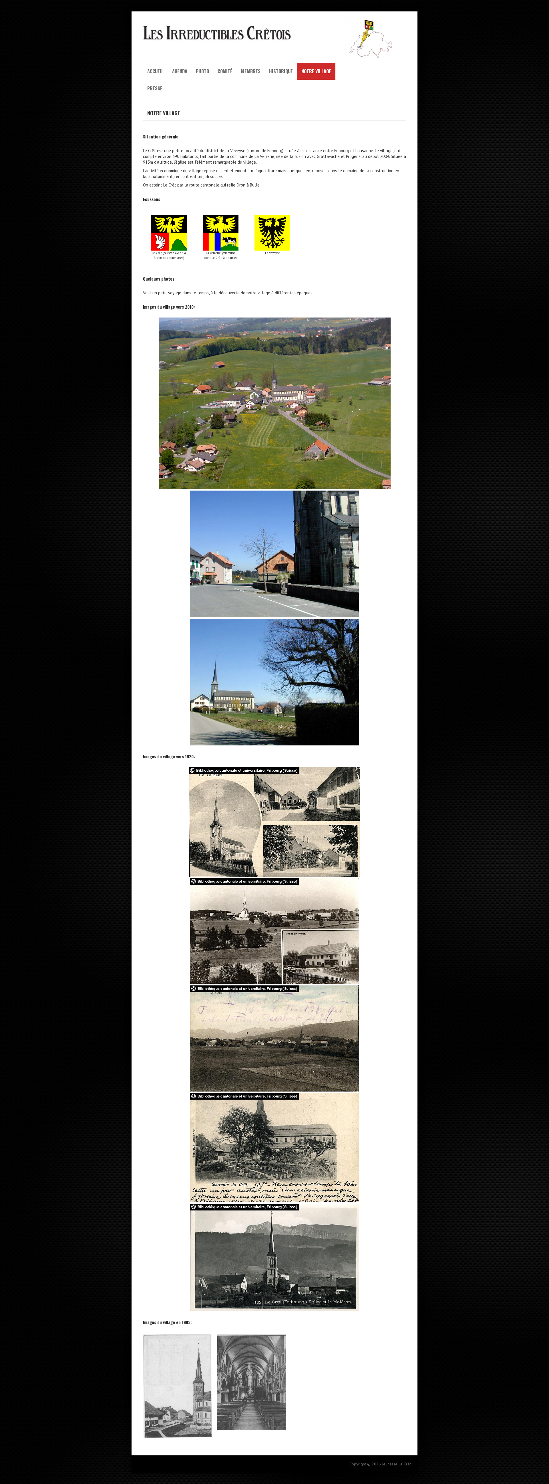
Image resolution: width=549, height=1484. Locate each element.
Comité (225, 71)
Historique (281, 71)
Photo (202, 71)
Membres (250, 71)
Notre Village (316, 71)
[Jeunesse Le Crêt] (274, 20)
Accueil (155, 71)
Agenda (179, 71)
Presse (154, 88)
